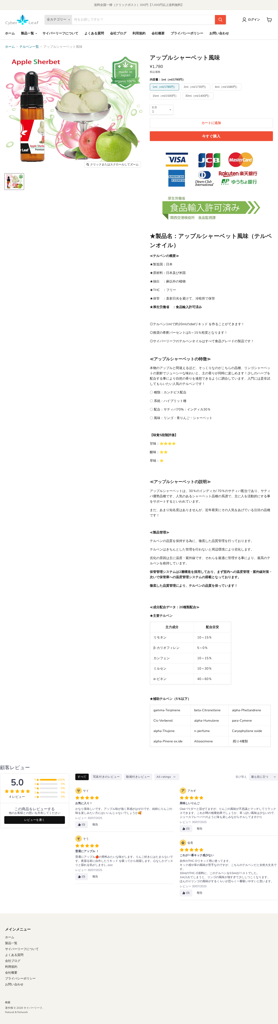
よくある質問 (94, 33)
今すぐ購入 (211, 136)
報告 (95, 824)
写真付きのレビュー (106, 777)
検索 (7, 1002)
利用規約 (139, 33)
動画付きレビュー (138, 777)
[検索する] (220, 19)
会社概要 (158, 33)
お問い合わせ (219, 33)
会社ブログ (118, 33)
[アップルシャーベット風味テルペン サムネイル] (14, 182)
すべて (82, 777)
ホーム (10, 33)
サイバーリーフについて (60, 33)
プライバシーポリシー (187, 33)
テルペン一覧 (29, 47)
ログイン (254, 19)
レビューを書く (34, 820)
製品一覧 (28, 33)
